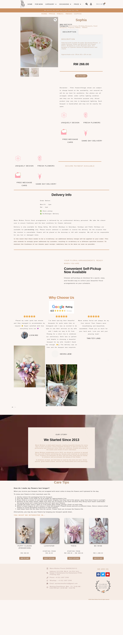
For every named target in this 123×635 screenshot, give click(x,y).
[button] (55, 19)
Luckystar (49, 546)
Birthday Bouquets (85, 26)
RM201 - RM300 (64, 14)
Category (49, 4)
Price (76, 4)
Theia (73, 546)
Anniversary (73, 26)
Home (30, 4)
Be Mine (98, 546)
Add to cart (81, 76)
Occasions (64, 4)
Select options (49, 558)
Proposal (71, 27)
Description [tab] (69, 32)
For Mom (39, 4)
